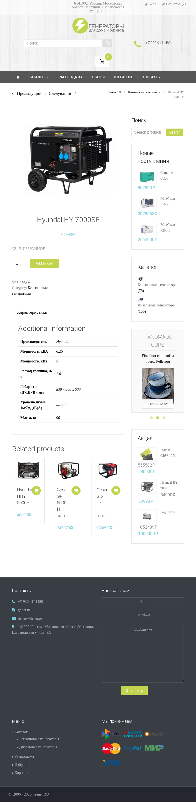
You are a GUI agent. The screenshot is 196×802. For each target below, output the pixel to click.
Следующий (62, 93)
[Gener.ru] (98, 25)
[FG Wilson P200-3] (147, 228)
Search (174, 132)
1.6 (58, 374)
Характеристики (32, 312)
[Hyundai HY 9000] (147, 486)
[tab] (32, 312)
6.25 (59, 351)
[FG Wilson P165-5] (147, 203)
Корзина (21, 773)
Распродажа (71, 77)
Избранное (123, 77)
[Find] (107, 43)
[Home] (18, 77)
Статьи (98, 77)
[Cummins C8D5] (147, 177)
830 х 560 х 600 (68, 389)
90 (58, 418)
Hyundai (62, 341)
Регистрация (176, 4)
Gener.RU (115, 92)
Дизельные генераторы (156, 305)
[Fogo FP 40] (147, 516)
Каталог (36, 77)
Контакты (151, 77)
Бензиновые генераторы (144, 92)
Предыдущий (27, 93)
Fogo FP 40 (168, 512)
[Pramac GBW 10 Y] (147, 454)
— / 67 (61, 405)
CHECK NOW (158, 394)
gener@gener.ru (30, 618)
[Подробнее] (28, 470)
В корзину (36, 490)
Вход (152, 4)
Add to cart (44, 263)
